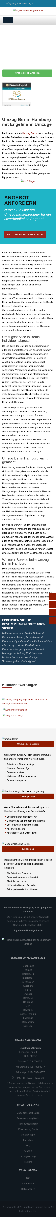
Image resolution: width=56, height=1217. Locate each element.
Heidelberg (28, 974)
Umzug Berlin (29, 133)
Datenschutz (28, 1189)
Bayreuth (28, 1010)
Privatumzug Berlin (28, 1129)
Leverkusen (28, 982)
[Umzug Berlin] (28, 742)
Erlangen (28, 994)
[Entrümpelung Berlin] (28, 794)
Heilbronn (28, 1002)
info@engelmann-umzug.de (20, 3)
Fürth (28, 990)
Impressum (28, 1183)
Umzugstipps (28, 1134)
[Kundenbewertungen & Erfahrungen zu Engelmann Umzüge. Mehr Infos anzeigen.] (28, 942)
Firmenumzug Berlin (28, 1123)
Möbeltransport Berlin (28, 1113)
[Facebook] (49, 3)
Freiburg (28, 970)
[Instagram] (53, 3)
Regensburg (28, 966)
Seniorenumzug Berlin (28, 1118)
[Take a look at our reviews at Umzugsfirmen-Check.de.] (28, 701)
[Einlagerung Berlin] (28, 847)
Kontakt (28, 1151)
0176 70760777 (36, 1067)
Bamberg (28, 998)
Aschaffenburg (28, 1014)
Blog (28, 1145)
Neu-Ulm (27, 1026)
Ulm (28, 1006)
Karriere (28, 1162)
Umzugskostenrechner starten (25, 234)
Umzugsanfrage (28, 1156)
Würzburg (28, 986)
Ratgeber (28, 1140)
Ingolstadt (27, 978)
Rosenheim (28, 1022)
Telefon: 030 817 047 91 (31, 1061)
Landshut (28, 1018)
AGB (28, 1178)
